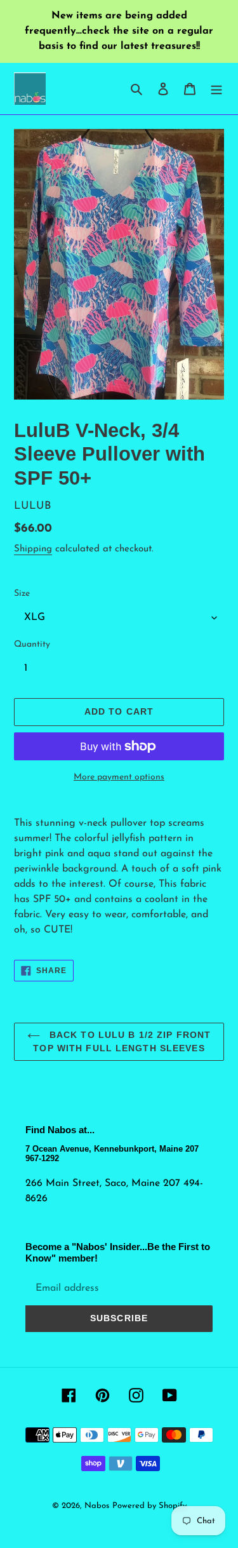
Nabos (96, 1506)
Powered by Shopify (149, 1506)
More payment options (119, 777)
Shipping (33, 549)
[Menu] (216, 88)
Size (22, 593)
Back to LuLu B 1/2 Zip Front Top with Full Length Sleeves (122, 1041)
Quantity (32, 644)
